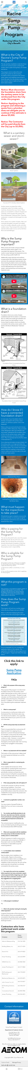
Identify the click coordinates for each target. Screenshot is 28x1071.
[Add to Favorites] (6, 1069)
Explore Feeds (5, 1062)
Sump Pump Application (14, 671)
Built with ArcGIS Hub (8, 1065)
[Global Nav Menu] (2, 2)
